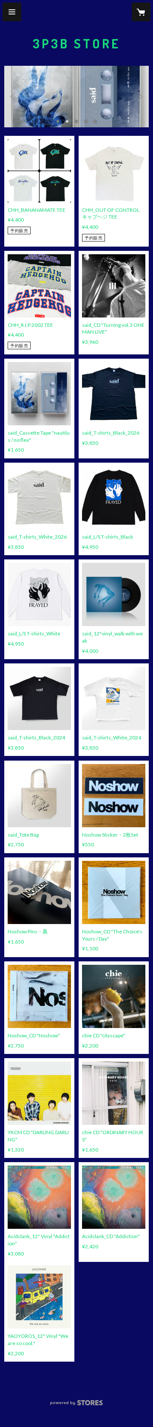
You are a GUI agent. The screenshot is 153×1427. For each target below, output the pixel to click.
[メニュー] (12, 12)
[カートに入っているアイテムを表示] (141, 12)
